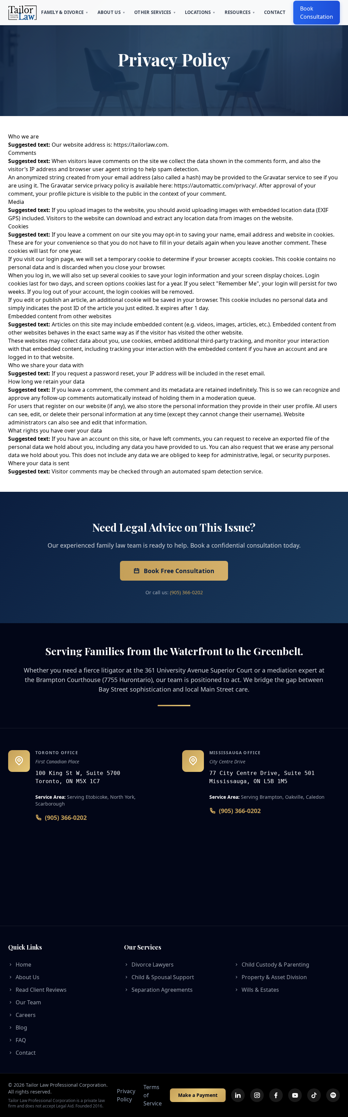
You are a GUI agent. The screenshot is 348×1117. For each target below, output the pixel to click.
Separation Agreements (162, 989)
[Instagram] (257, 1095)
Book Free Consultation (179, 571)
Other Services (155, 12)
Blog (21, 1027)
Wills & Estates (260, 989)
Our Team (28, 1002)
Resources (240, 12)
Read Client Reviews (41, 989)
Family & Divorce (64, 12)
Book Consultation (316, 12)
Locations (200, 12)
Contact (274, 12)
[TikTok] (314, 1095)
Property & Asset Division (274, 977)
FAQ (21, 1040)
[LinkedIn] (238, 1095)
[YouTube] (295, 1095)
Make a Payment (198, 1095)
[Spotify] (333, 1095)
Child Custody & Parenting (275, 964)
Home (23, 964)
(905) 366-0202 (186, 592)
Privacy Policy (126, 1095)
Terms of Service (152, 1095)
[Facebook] (276, 1095)
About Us (111, 12)
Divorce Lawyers (153, 964)
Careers (26, 1015)
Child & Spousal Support (163, 977)
